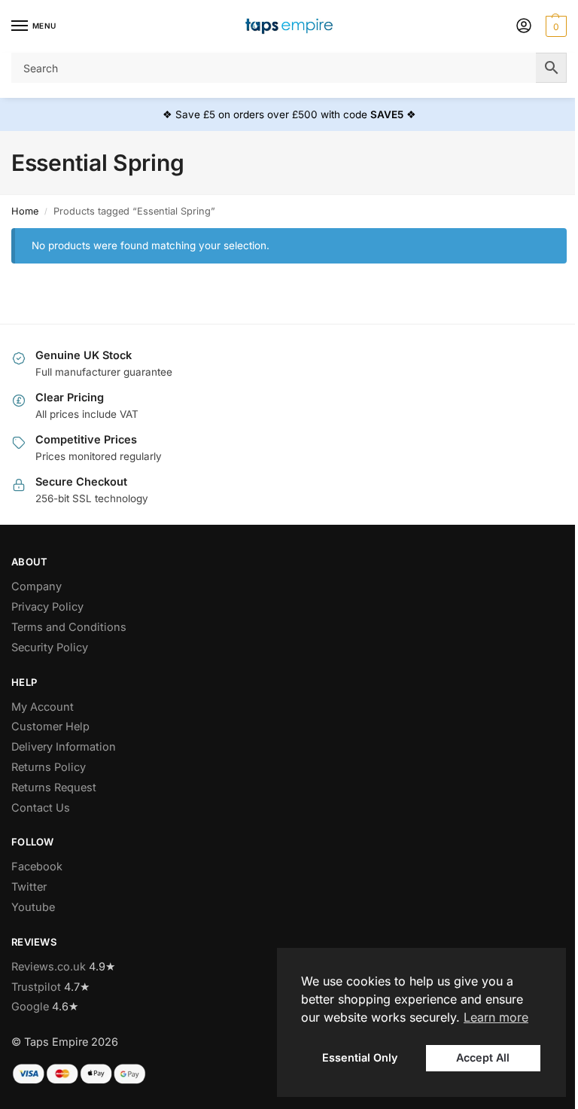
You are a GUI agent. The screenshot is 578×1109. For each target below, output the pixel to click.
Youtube (33, 907)
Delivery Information (63, 747)
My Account (42, 707)
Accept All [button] (483, 1057)
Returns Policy (48, 767)
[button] (554, 26)
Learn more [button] (496, 1017)
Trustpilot (36, 987)
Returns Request (53, 787)
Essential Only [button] (359, 1057)
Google (30, 1006)
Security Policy (49, 647)
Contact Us (40, 808)
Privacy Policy (47, 607)
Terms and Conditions (68, 627)
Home (24, 211)
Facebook (36, 866)
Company (36, 586)
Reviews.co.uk (48, 966)
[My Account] (524, 27)
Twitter (29, 887)
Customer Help (50, 726)
